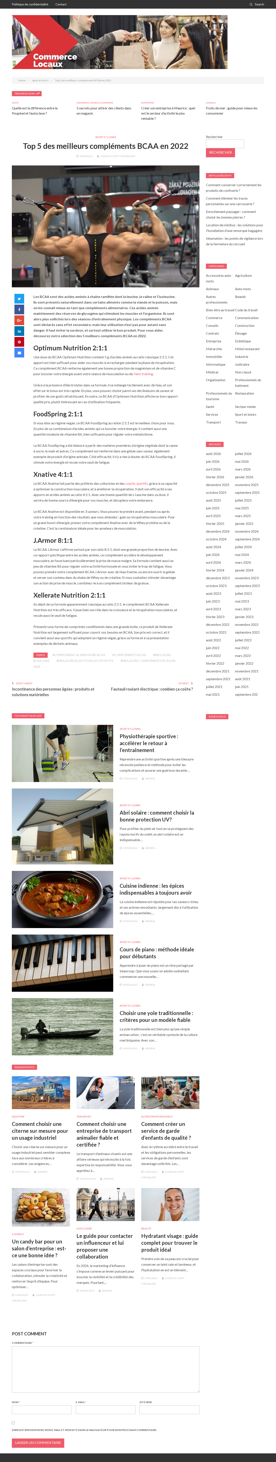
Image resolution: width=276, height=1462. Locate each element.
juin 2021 (242, 687)
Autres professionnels (157, 1116)
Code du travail (246, 310)
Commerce (83, 102)
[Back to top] (263, 1449)
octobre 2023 (216, 586)
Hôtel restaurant (247, 349)
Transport (84, 1116)
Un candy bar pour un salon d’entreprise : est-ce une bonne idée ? (39, 1248)
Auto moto (243, 289)
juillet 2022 (243, 640)
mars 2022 (243, 655)
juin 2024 (213, 554)
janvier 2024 (244, 570)
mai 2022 (242, 648)
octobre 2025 (216, 492)
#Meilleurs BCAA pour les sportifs (84, 661)
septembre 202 (246, 694)
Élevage (241, 333)
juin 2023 (213, 601)
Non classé (84, 1228)
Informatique (215, 364)
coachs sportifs (136, 483)
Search (259, 4)
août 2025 (213, 500)
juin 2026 (213, 461)
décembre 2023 (217, 578)
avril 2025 (213, 516)
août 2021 (242, 679)
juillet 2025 (243, 500)
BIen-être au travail (220, 310)
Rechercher (214, 137)
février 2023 (215, 617)
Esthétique (243, 341)
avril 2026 (213, 469)
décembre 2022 (217, 624)
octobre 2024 (216, 539)
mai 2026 (242, 461)
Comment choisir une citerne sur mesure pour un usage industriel (40, 1131)
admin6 (150, 778)
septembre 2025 (247, 492)
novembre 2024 (247, 531)
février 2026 (215, 477)
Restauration (244, 393)
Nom (16, 1402)
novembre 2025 (247, 485)
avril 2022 (213, 655)
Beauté (146, 1228)
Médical (212, 372)
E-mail (81, 1402)
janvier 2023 (244, 617)
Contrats (212, 333)
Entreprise (106, 102)
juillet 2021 (214, 687)
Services (212, 414)
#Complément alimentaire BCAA (79, 655)
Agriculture (243, 275)
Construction (244, 325)
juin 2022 (213, 648)
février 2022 (215, 663)
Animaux (212, 289)
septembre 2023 (247, 586)
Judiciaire (242, 364)
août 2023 (213, 593)
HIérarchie (214, 349)
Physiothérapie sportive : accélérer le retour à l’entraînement (149, 743)
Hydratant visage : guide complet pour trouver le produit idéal (169, 1243)
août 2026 (213, 454)
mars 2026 (243, 469)
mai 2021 (213, 694)
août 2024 (213, 547)
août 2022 (213, 640)
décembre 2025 (217, 485)
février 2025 (215, 523)
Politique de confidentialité (30, 4)
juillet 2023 (243, 593)
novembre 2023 (247, 578)
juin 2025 (213, 508)
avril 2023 (213, 609)
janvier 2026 (244, 477)
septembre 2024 (247, 539)
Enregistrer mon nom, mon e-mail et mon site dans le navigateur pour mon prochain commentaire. (84, 1430)
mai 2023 (242, 601)
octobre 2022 (216, 632)
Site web (146, 1402)
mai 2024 (242, 554)
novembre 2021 (247, 671)
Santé (15, 102)
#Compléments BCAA (129, 655)
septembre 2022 (247, 632)
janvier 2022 (244, 663)
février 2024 (215, 570)
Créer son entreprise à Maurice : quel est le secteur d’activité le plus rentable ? (168, 113)
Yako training (143, 374)
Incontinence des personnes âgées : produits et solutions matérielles (53, 692)
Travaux (241, 422)
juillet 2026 (243, 454)
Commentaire (22, 1342)
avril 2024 (213, 562)
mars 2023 (243, 609)
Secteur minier (245, 406)
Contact (61, 4)
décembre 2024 (217, 531)
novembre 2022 (247, 624)
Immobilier (214, 356)
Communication (247, 318)
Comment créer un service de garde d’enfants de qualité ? (166, 1131)
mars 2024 (243, 562)
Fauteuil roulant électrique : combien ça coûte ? (152, 689)
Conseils (95, 102)
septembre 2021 (218, 679)
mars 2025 (243, 516)
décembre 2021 (217, 671)
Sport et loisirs (105, 137)
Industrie (18, 1116)
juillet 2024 (243, 547)
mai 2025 (242, 508)
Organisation (215, 380)
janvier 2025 (244, 523)
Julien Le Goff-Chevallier (117, 156)
